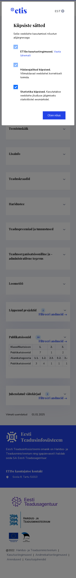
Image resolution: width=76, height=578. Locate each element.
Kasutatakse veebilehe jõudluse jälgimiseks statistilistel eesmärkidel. (40, 95)
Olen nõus (54, 115)
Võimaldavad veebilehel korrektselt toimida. (41, 73)
